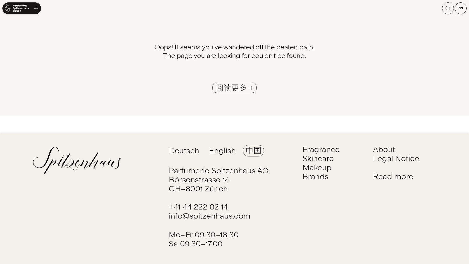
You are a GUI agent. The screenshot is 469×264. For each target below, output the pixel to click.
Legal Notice (396, 158)
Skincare (318, 158)
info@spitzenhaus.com (209, 215)
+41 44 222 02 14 (198, 206)
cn (460, 8)
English (222, 150)
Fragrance (321, 149)
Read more (393, 176)
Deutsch (184, 150)
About (384, 149)
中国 (253, 150)
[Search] (448, 8)
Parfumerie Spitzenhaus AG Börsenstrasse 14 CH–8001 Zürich (218, 179)
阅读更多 (232, 87)
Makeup (317, 167)
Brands (316, 176)
